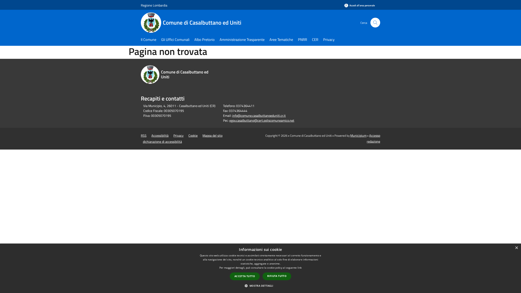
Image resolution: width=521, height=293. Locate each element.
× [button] (516, 247)
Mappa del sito (212, 135)
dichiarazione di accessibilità (162, 141)
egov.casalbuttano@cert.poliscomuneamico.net (261, 120)
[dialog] (260, 268)
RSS (144, 135)
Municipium (358, 135)
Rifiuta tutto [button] (277, 276)
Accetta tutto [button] (244, 276)
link (300, 267)
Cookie (193, 135)
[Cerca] (375, 22)
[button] (260, 285)
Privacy (178, 135)
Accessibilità (160, 135)
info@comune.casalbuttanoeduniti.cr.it (259, 115)
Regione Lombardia (154, 5)
